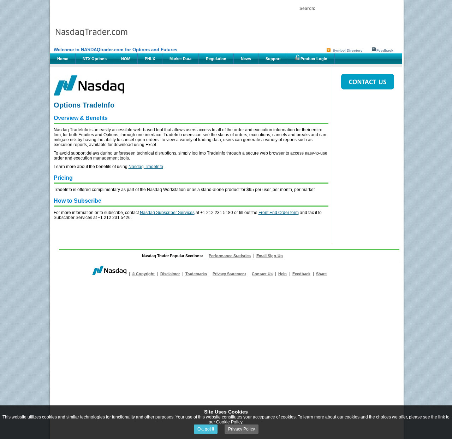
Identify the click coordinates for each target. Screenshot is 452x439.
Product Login (313, 59)
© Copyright (143, 274)
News (246, 59)
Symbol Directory (348, 50)
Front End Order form (278, 212)
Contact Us (262, 274)
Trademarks (196, 274)
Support (273, 59)
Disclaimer (170, 274)
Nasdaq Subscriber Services (167, 212)
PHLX (150, 59)
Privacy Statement (229, 274)
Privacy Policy (241, 429)
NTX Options (95, 59)
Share (321, 274)
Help (282, 274)
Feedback (384, 50)
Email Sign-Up (269, 256)
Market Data (180, 59)
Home (62, 59)
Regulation (216, 59)
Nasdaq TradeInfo (146, 166)
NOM (125, 59)
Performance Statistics (230, 256)
